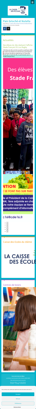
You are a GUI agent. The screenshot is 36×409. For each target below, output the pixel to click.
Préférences (18, 403)
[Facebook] (4, 28)
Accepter (18, 394)
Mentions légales (17, 407)
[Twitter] (8, 28)
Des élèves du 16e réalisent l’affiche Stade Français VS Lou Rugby (17, 46)
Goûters (5, 25)
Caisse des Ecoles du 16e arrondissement (18, 11)
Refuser (18, 399)
